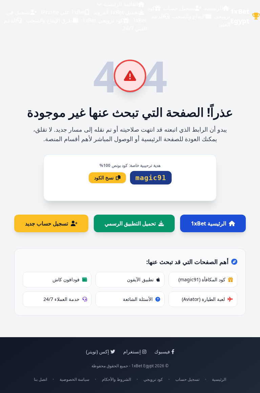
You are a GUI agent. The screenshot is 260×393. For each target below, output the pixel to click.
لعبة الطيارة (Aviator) (203, 299)
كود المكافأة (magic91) (201, 279)
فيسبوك (162, 351)
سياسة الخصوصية (74, 379)
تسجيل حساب (179, 8)
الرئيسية (213, 8)
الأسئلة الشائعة (138, 299)
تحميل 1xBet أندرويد (116, 12)
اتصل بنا (40, 379)
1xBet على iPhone (63, 12)
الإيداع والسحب (189, 16)
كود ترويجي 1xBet (102, 20)
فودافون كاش (66, 279)
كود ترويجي (153, 379)
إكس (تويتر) (97, 351)
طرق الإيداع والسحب (49, 20)
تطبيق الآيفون (140, 279)
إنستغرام (132, 351)
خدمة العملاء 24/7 (61, 299)
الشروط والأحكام (116, 379)
